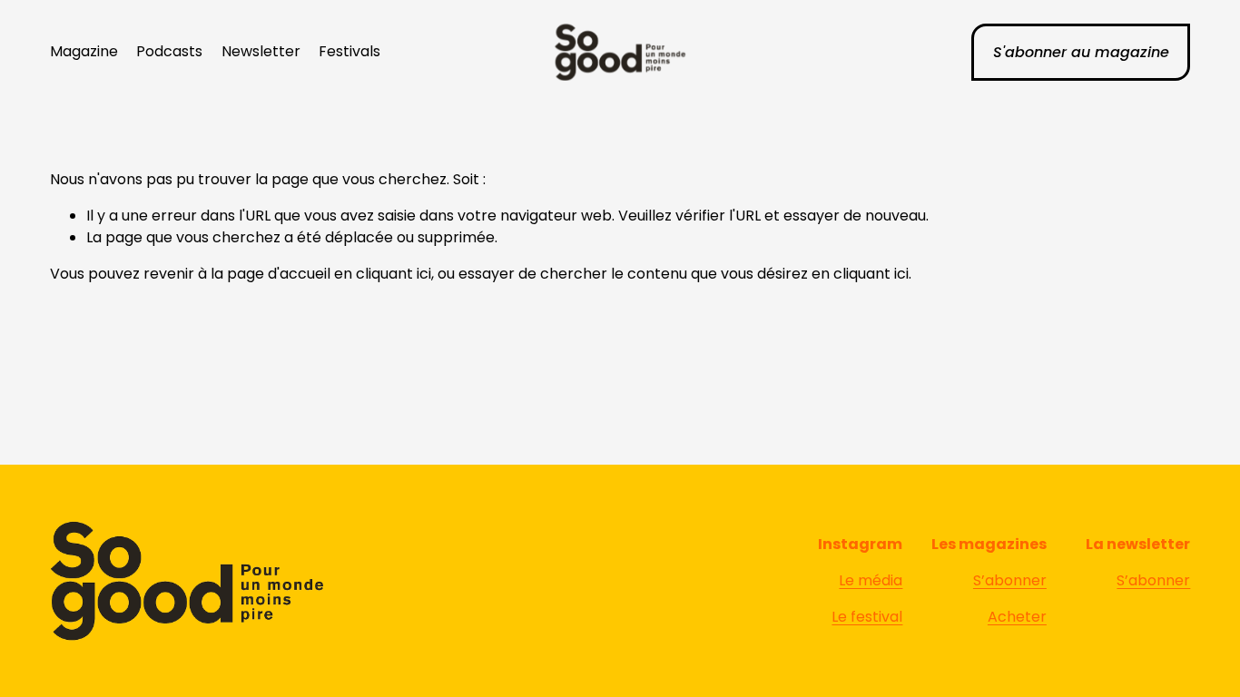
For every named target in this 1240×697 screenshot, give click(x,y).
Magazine (84, 51)
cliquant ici (393, 273)
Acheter (1017, 616)
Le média (870, 580)
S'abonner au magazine (1081, 52)
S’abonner (1010, 580)
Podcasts (169, 51)
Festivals (349, 51)
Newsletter (260, 51)
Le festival (867, 616)
